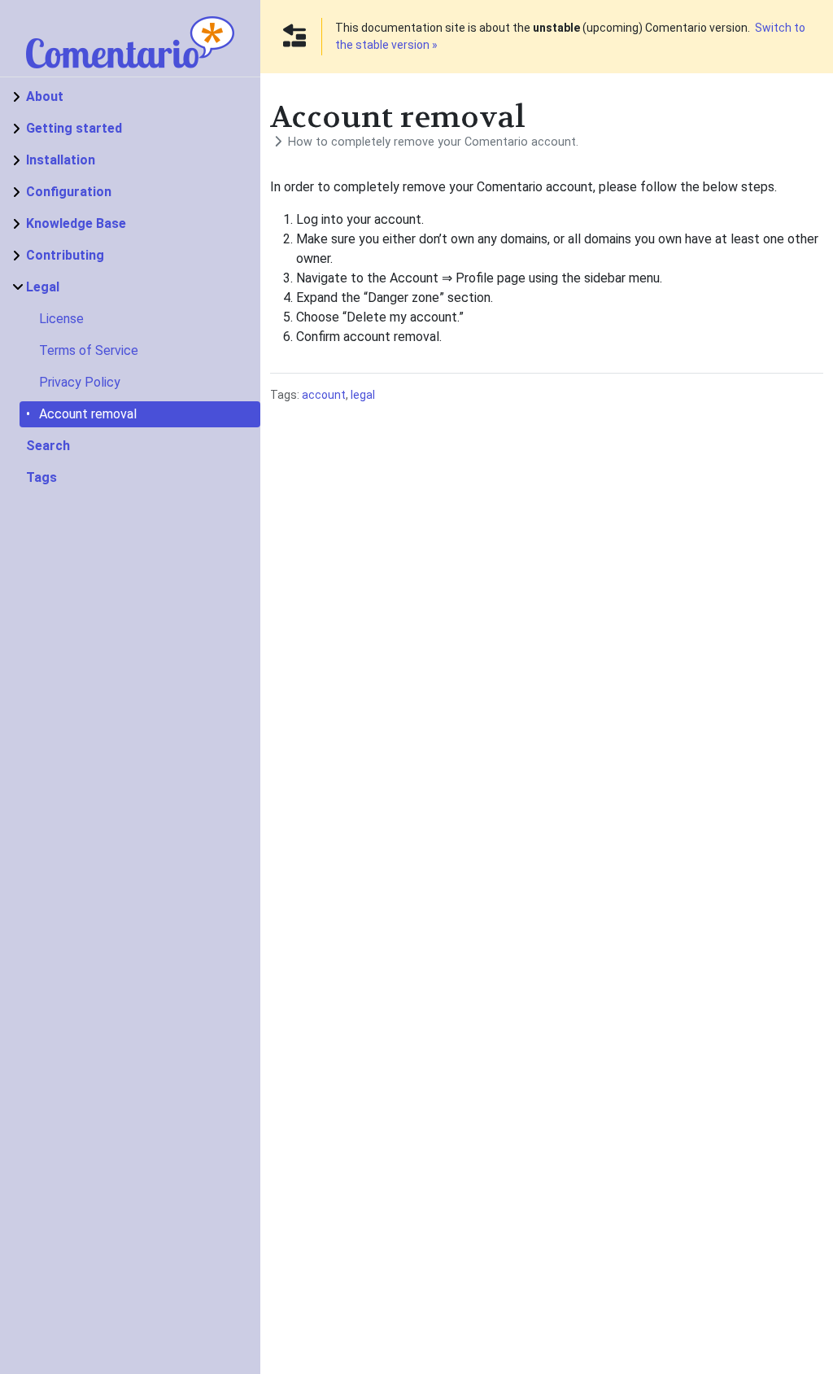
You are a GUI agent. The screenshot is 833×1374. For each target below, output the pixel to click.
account (324, 394)
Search (48, 445)
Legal (42, 287)
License (61, 318)
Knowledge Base (76, 223)
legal (363, 394)
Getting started (74, 128)
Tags (41, 477)
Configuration (68, 191)
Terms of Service (88, 350)
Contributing (65, 255)
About (44, 96)
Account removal (88, 414)
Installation (60, 160)
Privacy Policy (79, 382)
